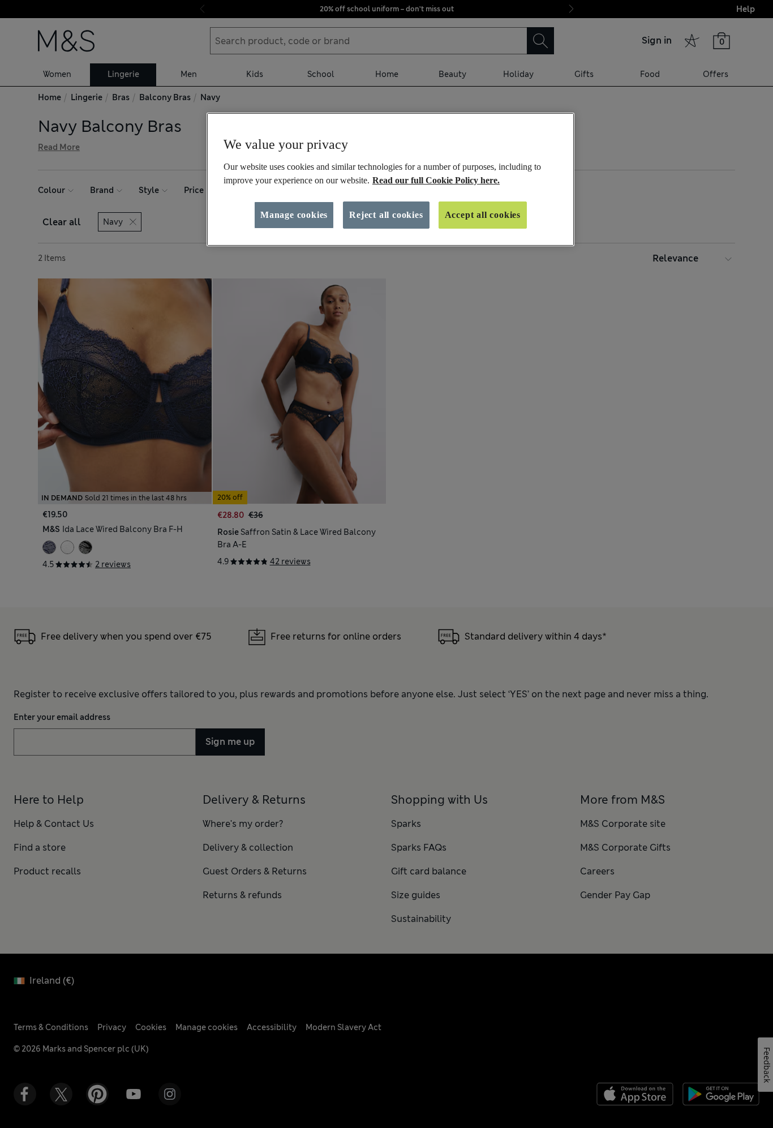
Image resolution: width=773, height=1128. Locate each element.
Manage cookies (294, 215)
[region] (390, 179)
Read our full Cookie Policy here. (436, 180)
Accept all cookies (483, 215)
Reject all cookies (386, 215)
